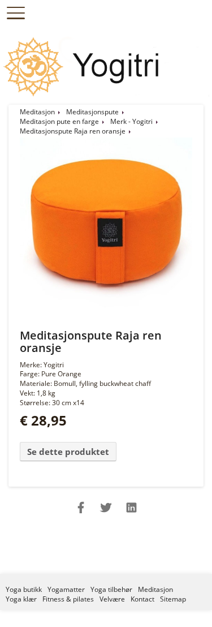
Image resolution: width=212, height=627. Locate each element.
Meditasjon (37, 112)
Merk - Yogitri (131, 121)
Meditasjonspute (92, 112)
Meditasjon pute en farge (59, 121)
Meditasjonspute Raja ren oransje (73, 131)
